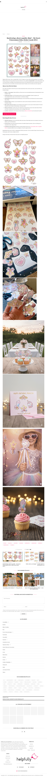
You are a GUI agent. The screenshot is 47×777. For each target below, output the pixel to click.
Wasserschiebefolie (28, 110)
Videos (4, 672)
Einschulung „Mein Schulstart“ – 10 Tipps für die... (13, 587)
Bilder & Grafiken (6, 627)
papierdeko (10, 687)
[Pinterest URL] (5, 710)
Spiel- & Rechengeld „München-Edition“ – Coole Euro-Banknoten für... (34, 588)
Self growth (5, 664)
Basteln (4, 624)
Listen (4, 652)
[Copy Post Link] (29, 549)
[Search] (46, 1)
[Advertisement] (23, 24)
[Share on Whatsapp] (28, 549)
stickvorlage (18, 689)
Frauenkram (5, 634)
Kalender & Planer (6, 644)
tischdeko (5, 691)
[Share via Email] (30, 549)
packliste (5, 687)
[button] (8, 622)
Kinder (4, 649)
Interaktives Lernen (6, 642)
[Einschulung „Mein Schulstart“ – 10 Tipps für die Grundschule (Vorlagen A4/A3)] (13, 579)
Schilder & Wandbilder (7, 662)
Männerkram (5, 654)
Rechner (4, 657)
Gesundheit (5, 637)
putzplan (25, 687)
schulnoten (31, 687)
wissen (21, 691)
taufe (23, 689)
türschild (16, 691)
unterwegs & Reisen (6, 669)
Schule (4, 659)
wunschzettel (26, 691)
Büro (3, 629)
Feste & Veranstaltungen (7, 632)
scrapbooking (37, 687)
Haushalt (4, 639)
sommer (4, 689)
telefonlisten (36, 689)
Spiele (4, 667)
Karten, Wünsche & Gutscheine (8, 647)
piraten (15, 687)
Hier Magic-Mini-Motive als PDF (9, 113)
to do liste (11, 691)
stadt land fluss (11, 689)
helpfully (20, 41)
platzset (20, 687)
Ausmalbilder (5, 622)
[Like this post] (25, 549)
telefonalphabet (29, 689)
